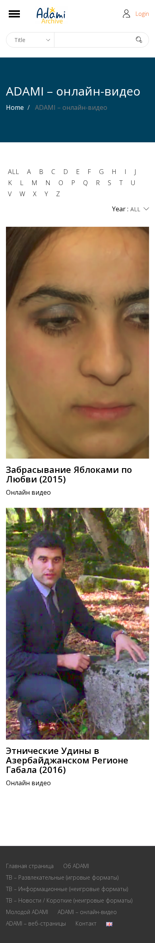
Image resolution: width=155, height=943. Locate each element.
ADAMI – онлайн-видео (87, 912)
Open (21, 18)
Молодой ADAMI (27, 912)
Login (142, 13)
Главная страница (30, 866)
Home (15, 107)
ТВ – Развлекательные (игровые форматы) (62, 877)
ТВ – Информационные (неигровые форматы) (67, 889)
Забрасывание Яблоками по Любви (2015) (69, 474)
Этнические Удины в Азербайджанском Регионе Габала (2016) (67, 759)
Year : (120, 209)
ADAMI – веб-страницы (36, 923)
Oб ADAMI (76, 866)
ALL (13, 171)
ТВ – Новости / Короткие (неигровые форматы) (69, 900)
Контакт (86, 923)
